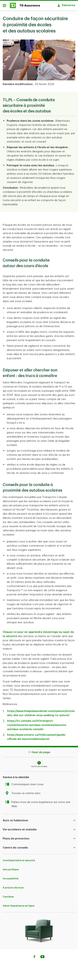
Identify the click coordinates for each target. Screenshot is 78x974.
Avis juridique (11, 869)
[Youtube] (42, 957)
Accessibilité (10, 878)
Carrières (8, 896)
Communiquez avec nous (27, 784)
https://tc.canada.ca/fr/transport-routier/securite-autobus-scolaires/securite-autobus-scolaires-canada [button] (37, 725)
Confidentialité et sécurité (19, 860)
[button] (39, 820)
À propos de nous (13, 887)
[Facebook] (34, 957)
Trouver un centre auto (25, 793)
